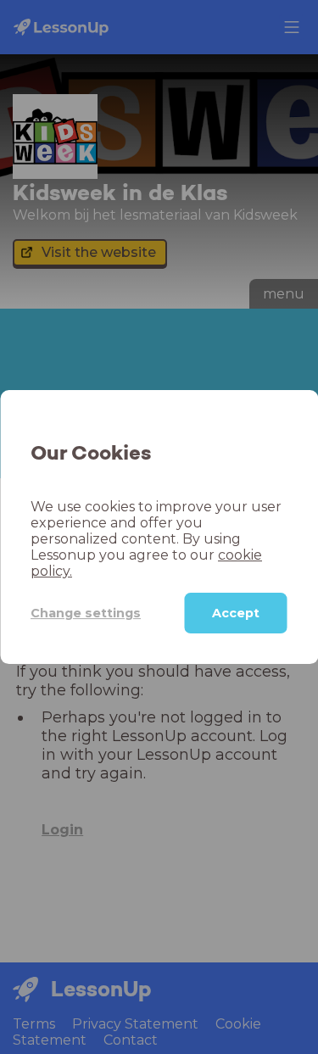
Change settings (86, 613)
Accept (235, 613)
